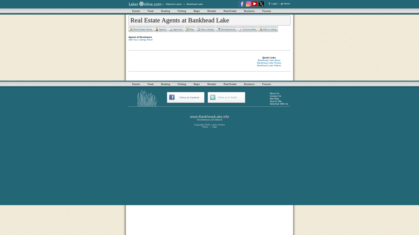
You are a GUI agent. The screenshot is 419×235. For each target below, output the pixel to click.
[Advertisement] (188, 61)
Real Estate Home (142, 29)
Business (249, 11)
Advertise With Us (279, 103)
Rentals (211, 11)
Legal (214, 127)
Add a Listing (269, 29)
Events (136, 11)
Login (274, 3)
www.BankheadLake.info (209, 117)
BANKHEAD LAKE (207, 120)
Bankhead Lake (195, 4)
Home (287, 3)
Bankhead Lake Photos (269, 63)
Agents (162, 29)
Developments (228, 29)
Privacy (205, 127)
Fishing (182, 11)
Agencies (177, 29)
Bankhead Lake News (269, 60)
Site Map (274, 98)
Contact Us (275, 96)
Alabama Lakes (174, 4)
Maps (197, 11)
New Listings (207, 29)
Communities (249, 29)
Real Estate (230, 11)
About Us (274, 93)
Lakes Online (218, 124)
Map (191, 29)
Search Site (276, 101)
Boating (165, 11)
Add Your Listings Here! (140, 39)
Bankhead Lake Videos (269, 65)
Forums (266, 11)
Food (151, 11)
